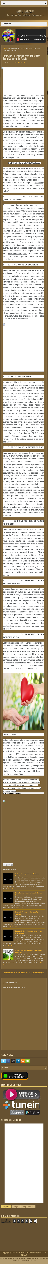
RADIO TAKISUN (25, 11)
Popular (6, 1207)
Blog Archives (28, 1207)
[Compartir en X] (9, 864)
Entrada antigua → (39, 973)
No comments (20, 62)
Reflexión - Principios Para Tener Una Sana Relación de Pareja (21, 57)
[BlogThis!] (6, 864)
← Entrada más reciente (11, 973)
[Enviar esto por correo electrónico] (4, 864)
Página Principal (26, 973)
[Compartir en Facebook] (11, 864)
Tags (16, 1207)
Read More (10, 888)
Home (6, 48)
